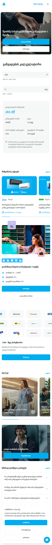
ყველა (48, 172)
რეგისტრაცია (26, 456)
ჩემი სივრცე (38, 4)
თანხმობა (26, 522)
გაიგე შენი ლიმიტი (26, 296)
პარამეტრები (26, 530)
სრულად (26, 357)
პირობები (26, 49)
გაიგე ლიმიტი (26, 42)
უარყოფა (26, 537)
